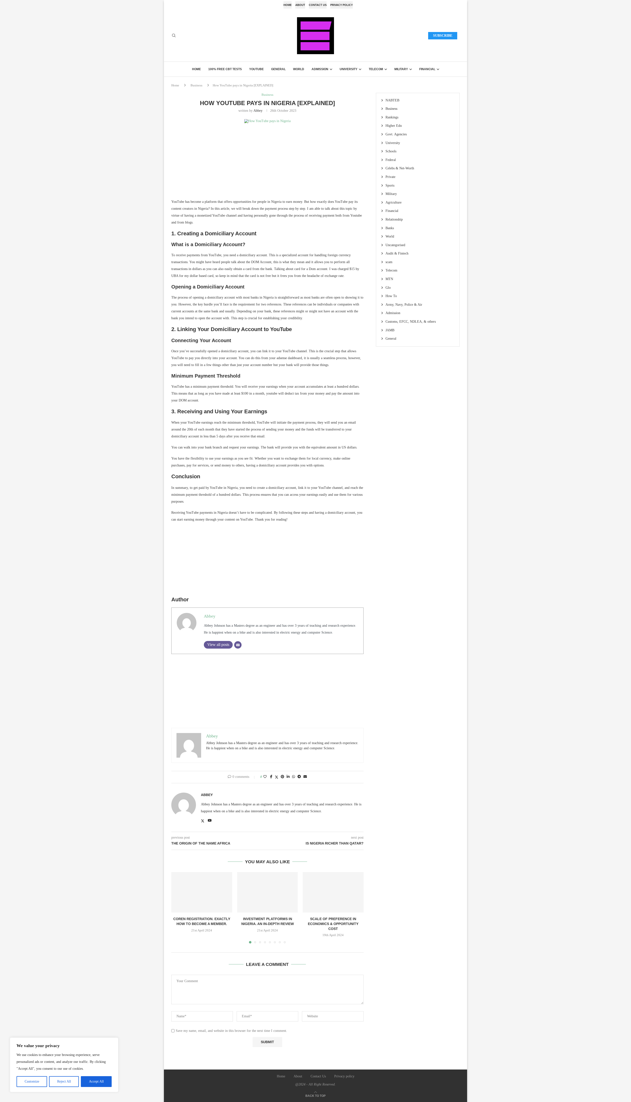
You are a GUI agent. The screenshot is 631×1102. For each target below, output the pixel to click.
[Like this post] (265, 777)
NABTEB (392, 100)
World (298, 69)
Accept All (96, 1081)
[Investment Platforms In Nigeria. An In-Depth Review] (267, 892)
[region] (64, 1065)
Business (196, 85)
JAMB (390, 330)
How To (391, 296)
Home (287, 4)
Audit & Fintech (397, 253)
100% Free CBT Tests (225, 69)
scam (389, 262)
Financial (427, 69)
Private (390, 177)
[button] (178, 907)
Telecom (376, 69)
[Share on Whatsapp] (293, 777)
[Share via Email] (305, 777)
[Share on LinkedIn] (288, 777)
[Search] (173, 36)
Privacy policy (341, 4)
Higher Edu (394, 126)
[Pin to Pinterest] (282, 777)
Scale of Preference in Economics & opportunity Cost (333, 923)
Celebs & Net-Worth (400, 168)
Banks (390, 228)
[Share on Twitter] (276, 777)
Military (401, 69)
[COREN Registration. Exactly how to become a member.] (201, 892)
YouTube (256, 69)
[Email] (238, 645)
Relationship (394, 219)
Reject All (64, 1081)
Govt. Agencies (396, 134)
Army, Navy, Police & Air (404, 304)
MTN (389, 279)
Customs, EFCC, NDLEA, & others (411, 321)
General (278, 69)
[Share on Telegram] (299, 777)
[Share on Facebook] (271, 777)
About (300, 4)
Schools (391, 151)
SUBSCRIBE (442, 35)
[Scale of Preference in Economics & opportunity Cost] (333, 892)
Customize (32, 1081)
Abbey (258, 110)
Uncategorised (395, 245)
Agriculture (394, 202)
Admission (320, 69)
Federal (391, 160)
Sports (390, 185)
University (348, 69)
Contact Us (318, 4)
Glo (388, 287)
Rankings (392, 117)
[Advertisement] (267, 163)
